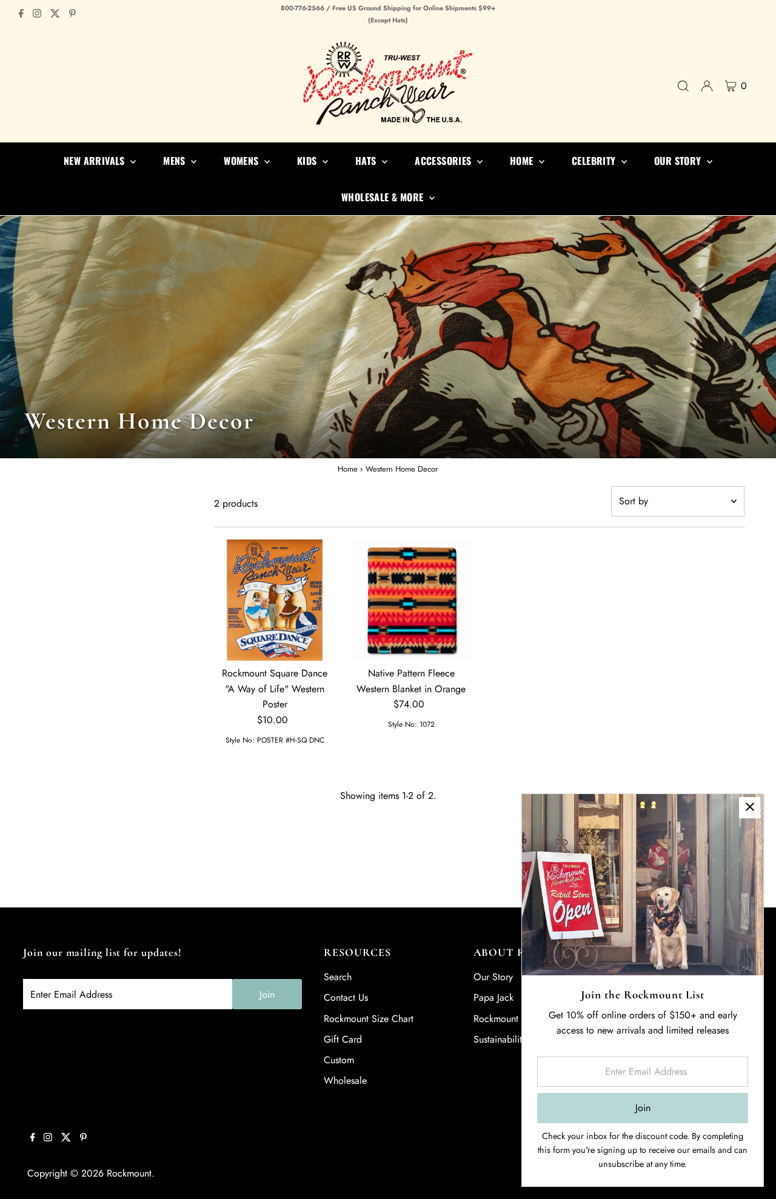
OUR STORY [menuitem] (679, 160)
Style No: (240, 740)
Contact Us (346, 997)
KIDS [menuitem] (308, 160)
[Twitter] (55, 14)
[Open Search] (683, 86)
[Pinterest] (72, 14)
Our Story (493, 977)
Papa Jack (493, 997)
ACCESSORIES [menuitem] (444, 160)
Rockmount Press (507, 1019)
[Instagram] (37, 14)
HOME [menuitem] (523, 160)
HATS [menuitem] (367, 160)
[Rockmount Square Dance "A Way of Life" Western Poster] (274, 600)
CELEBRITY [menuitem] (595, 160)
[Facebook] (21, 14)
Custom (339, 1060)
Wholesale (345, 1080)
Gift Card (343, 1039)
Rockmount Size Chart (368, 1019)
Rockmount (129, 1173)
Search (338, 977)
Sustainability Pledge (515, 1039)
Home (348, 469)
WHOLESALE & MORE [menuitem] (383, 197)
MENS (175, 160)
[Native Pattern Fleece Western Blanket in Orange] (411, 600)
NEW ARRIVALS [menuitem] (95, 160)
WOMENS (242, 160)
